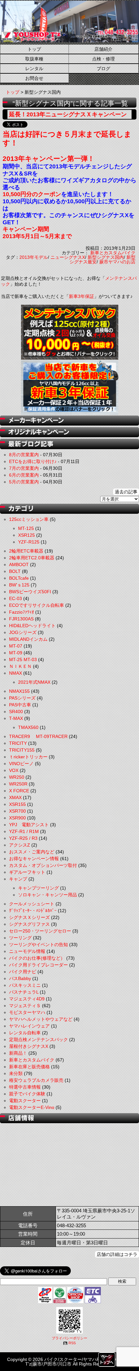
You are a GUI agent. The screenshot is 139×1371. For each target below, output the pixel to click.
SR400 (16, 711)
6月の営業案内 (24, 475)
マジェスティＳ (25, 1005)
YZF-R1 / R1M (24, 831)
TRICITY (18, 743)
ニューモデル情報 (27, 951)
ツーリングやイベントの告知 (38, 944)
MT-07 (15, 646)
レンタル (34, 68)
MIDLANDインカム (28, 639)
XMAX (15, 797)
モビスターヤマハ (27, 1012)
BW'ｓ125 (19, 584)
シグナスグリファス (29, 924)
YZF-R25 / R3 (23, 838)
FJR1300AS (21, 618)
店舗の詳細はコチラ (117, 1254)
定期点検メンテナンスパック (38, 1039)
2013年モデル (33, 257)
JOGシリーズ (23, 632)
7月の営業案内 (24, 468)
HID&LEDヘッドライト (32, 625)
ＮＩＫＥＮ (20, 666)
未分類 (16, 1073)
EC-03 (15, 598)
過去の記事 (126, 491)
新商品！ (18, 1053)
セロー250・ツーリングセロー (40, 930)
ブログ (103, 68)
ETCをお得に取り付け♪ (33, 461)
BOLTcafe (19, 578)
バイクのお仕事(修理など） (37, 958)
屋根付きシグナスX (28, 1046)
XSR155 (17, 804)
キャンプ (18, 878)
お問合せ (34, 78)
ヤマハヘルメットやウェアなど (40, 1019)
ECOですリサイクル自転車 (36, 605)
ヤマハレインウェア (29, 1025)
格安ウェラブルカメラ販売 (36, 1080)
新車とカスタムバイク (112, 252)
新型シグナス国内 (106, 257)
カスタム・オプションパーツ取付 (43, 865)
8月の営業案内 (24, 454)
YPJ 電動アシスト (29, 824)
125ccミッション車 (28, 519)
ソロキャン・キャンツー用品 (47, 894)
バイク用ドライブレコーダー (38, 964)
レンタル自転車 (25, 1032)
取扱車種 (34, 58)
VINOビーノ (21, 763)
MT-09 (15, 652)
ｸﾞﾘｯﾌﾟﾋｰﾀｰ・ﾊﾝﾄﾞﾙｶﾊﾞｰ (33, 910)
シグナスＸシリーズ (29, 917)
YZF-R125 (28, 541)
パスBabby (20, 978)
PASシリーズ (22, 698)
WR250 (16, 777)
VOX (13, 770)
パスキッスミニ (25, 985)
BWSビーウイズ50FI (30, 591)
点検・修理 (103, 58)
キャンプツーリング (38, 888)
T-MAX (16, 718)
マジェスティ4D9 (27, 998)
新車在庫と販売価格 (29, 1066)
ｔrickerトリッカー (28, 756)
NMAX (15, 673)
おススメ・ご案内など (31, 851)
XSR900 (17, 817)
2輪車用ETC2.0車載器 (31, 557)
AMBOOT (19, 564)
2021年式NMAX (34, 682)
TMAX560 (28, 727)
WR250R (18, 783)
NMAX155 (19, 691)
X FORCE (19, 790)
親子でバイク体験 (27, 1093)
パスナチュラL (23, 992)
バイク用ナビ (22, 971)
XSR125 (26, 535)
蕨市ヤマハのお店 (117, 261)
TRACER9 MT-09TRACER (38, 736)
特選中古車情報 (25, 1087)
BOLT (15, 571)
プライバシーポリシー (69, 1338)
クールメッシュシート (31, 903)
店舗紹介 (103, 49)
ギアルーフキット (27, 872)
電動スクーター (25, 1100)
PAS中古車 (20, 704)
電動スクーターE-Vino (31, 1107)
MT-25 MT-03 (23, 659)
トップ (34, 49)
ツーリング (20, 937)
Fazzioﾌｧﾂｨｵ (21, 612)
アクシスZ (19, 845)
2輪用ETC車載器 (26, 551)
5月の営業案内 (24, 481)
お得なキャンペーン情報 (34, 858)
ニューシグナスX (67, 257)
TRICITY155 (22, 750)
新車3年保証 (81, 296)
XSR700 (17, 811)
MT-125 (26, 528)
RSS (72, 1343)
